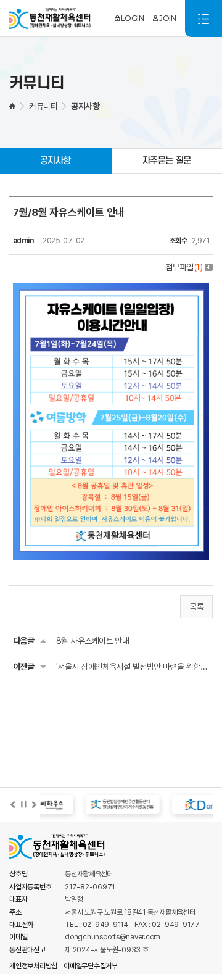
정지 (23, 805)
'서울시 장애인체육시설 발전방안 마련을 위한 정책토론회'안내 (132, 667)
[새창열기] (105, 804)
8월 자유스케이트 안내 (92, 641)
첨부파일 (183, 267)
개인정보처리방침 (33, 966)
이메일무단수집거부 (91, 966)
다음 (34, 805)
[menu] (203, 18)
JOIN (167, 18)
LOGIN (132, 18)
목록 (196, 607)
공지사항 (55, 161)
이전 (13, 805)
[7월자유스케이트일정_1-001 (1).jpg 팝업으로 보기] (111, 290)
